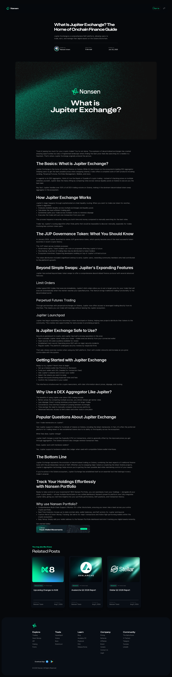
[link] (156, 8)
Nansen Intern (65, 49)
